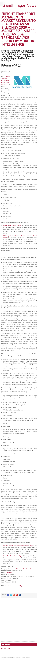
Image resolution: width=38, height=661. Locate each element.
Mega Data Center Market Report (13, 556)
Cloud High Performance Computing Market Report (18, 545)
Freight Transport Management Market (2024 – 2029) (5, 80)
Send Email (9, 572)
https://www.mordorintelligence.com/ (17, 586)
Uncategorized (5, 648)
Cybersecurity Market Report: (12, 225)
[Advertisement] (19, 621)
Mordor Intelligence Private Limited (22, 569)
